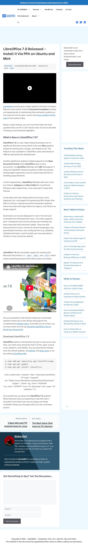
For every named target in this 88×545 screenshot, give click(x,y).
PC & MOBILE (22, 9)
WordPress (49, 9)
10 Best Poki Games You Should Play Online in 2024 (75, 322)
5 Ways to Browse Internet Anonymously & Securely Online (74, 230)
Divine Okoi (20, 436)
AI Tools (68, 9)
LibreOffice (8, 106)
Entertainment (23, 16)
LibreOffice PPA (20, 353)
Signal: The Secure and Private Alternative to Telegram (73, 265)
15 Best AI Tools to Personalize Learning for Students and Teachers (73, 196)
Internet (36, 9)
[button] (18, 22)
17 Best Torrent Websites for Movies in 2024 (74, 303)
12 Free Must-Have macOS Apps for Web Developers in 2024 (75, 185)
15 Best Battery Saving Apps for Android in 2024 (74, 156)
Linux (12, 68)
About (34, 16)
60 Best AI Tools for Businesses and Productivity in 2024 (44, 2)
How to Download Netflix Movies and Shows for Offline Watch (74, 313)
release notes (23, 323)
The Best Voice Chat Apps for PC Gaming (42, 424)
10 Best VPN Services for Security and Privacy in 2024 (73, 174)
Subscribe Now (74, 64)
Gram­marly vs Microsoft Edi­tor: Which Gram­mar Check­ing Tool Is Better (73, 219)
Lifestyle (59, 9)
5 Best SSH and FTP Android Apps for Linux (15, 424)
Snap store (44, 350)
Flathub (31, 350)
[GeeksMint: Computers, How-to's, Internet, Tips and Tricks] (9, 15)
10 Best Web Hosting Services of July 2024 (72, 164)
